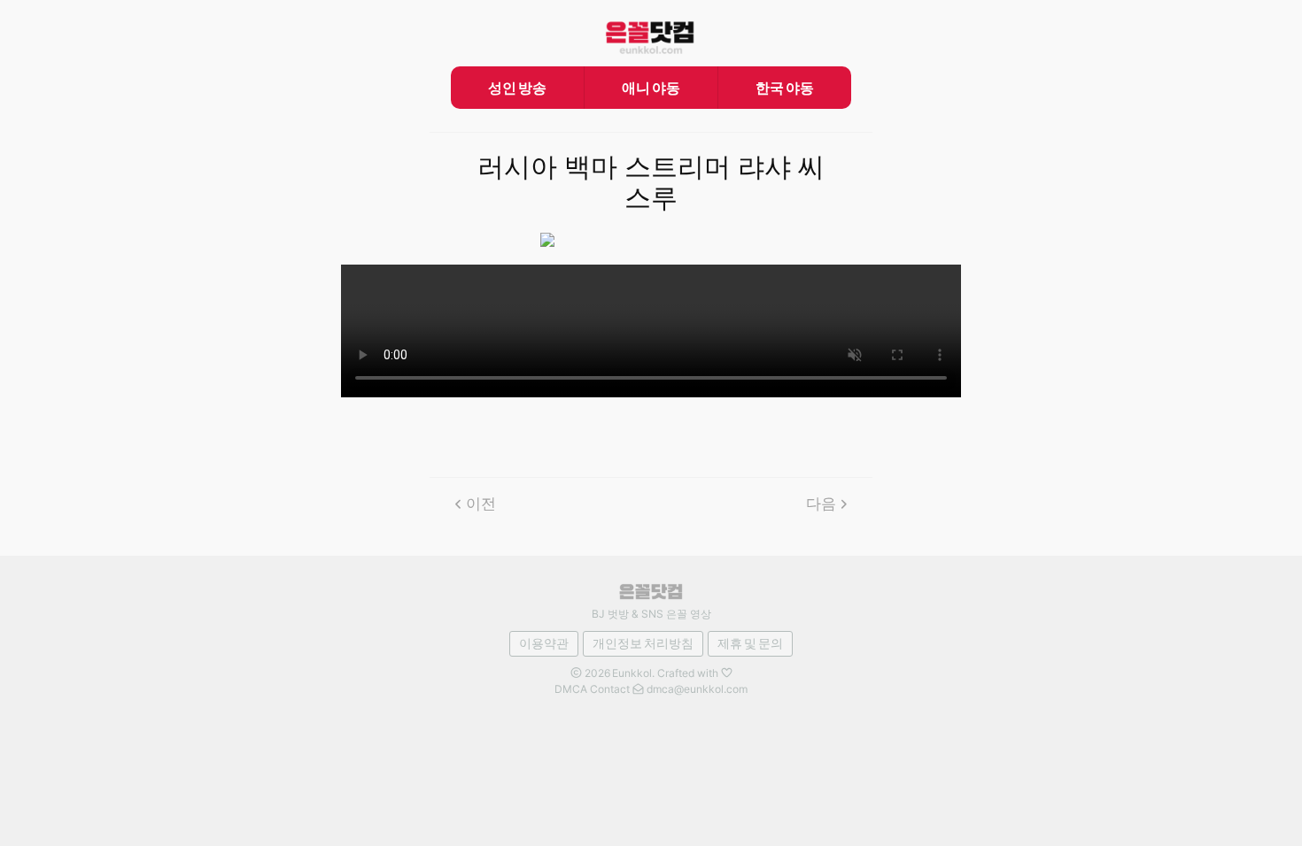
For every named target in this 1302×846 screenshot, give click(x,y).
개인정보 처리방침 (643, 642)
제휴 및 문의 (750, 642)
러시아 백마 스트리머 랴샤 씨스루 (651, 182)
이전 (481, 503)
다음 (821, 503)
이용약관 (544, 642)
